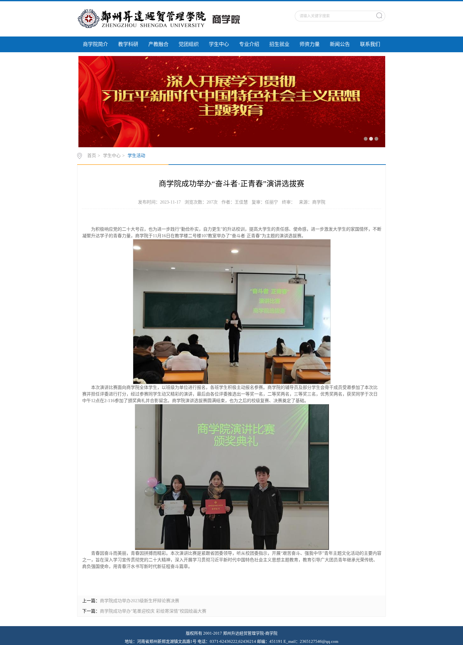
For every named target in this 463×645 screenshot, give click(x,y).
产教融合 (158, 44)
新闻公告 (340, 44)
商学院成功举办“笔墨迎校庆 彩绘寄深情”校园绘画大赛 (153, 611)
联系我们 (370, 44)
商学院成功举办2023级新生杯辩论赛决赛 (139, 600)
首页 (91, 155)
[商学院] (164, 18)
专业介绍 (249, 44)
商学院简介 (95, 44)
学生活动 (136, 155)
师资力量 (310, 44)
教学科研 (128, 44)
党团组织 (189, 44)
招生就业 (279, 44)
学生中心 (219, 44)
